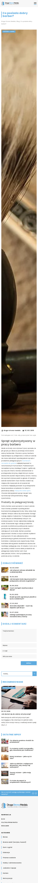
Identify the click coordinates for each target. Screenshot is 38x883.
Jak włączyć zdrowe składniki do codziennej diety (22, 571)
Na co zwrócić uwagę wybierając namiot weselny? (16, 793)
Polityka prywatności (9, 822)
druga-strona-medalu (12, 430)
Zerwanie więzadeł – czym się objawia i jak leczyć (21, 607)
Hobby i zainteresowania (12, 863)
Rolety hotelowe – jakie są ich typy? (21, 757)
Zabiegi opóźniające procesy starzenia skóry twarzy (21, 616)
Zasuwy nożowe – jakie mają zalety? (20, 773)
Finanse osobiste (9, 858)
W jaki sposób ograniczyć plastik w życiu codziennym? (23, 598)
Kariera (5, 873)
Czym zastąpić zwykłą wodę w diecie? (21, 589)
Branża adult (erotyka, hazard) (14, 842)
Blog (3, 819)
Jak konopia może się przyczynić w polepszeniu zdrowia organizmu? (23, 580)
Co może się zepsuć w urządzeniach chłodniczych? (20, 781)
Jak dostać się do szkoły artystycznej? (16, 714)
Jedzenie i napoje (9, 868)
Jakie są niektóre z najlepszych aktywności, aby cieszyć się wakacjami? (21, 765)
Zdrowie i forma (8, 31)
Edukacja (6, 852)
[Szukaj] (34, 673)
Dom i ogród (7, 847)
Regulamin (5, 826)
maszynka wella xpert (23, 491)
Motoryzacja (7, 878)
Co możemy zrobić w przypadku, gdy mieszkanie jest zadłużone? (22, 749)
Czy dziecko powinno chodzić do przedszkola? (22, 741)
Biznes (5, 837)
